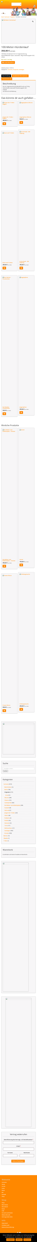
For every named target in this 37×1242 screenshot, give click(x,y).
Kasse (3, 1209)
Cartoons (7, 17)
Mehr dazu (27, 1239)
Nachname (27, 1152)
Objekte (6, 838)
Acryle (3, 1186)
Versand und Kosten (7, 1213)
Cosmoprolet (7, 802)
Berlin (6, 789)
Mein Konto (5, 1205)
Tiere (5, 825)
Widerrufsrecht (6, 1215)
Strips (3, 1184)
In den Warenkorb (9, 62)
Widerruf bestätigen (18, 1161)
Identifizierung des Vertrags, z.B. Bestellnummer (18, 1139)
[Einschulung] (18, 738)
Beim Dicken (7, 787)
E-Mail (18, 1146)
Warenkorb (5, 1206)
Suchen (5, 771)
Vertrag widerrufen (7, 1217)
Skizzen (6, 797)
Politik (6, 820)
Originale (12, 17)
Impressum (5, 1223)
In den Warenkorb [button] (4, 123)
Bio (2, 1192)
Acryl (6, 795)
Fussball (6, 808)
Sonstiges (21, 69)
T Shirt (5, 841)
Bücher (5, 835)
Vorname (10, 1152)
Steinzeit (6, 823)
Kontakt (4, 1194)
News (3, 1190)
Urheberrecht (5, 1225)
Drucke (6, 833)
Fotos (3, 1188)
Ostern (6, 815)
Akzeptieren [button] (10, 1239)
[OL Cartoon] (5, 2)
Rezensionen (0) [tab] (6, 78)
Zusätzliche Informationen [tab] (20, 76)
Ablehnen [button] (19, 1239)
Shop (3, 1196)
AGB (3, 1211)
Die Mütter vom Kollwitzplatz (12, 805)
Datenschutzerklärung (8, 1227)
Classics (6, 800)
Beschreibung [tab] (6, 76)
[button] (32, 21)
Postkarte (7, 818)
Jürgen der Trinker (9, 813)
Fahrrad (6, 810)
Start (2, 17)
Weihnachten (8, 828)
